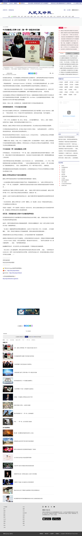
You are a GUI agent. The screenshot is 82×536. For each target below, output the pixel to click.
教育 (70, 16)
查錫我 (70, 94)
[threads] (49, 507)
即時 (19, 16)
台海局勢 (63, 169)
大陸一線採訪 (64, 181)
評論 (45, 16)
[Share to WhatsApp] (34, 73)
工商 (24, 525)
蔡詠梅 (76, 87)
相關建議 (41, 533)
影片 (4, 508)
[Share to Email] (36, 73)
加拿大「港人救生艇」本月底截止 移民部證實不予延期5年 (69, 62)
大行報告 (63, 178)
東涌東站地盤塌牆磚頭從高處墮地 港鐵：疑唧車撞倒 (69, 64)
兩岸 (28, 16)
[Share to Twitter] (31, 73)
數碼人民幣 (18, 339)
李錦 (75, 89)
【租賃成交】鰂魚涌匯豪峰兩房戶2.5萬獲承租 (70, 36)
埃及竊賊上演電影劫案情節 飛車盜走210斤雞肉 (69, 74)
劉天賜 (71, 82)
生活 (48, 16)
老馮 (77, 92)
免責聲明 (52, 533)
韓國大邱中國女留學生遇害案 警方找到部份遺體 (70, 30)
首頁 (9, 16)
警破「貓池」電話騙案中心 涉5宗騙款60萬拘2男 (70, 43)
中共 (23, 339)
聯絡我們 (46, 533)
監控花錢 (12, 339)
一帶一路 (28, 339)
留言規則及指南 (5, 333)
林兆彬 (61, 89)
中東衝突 (63, 172)
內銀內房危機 (64, 176)
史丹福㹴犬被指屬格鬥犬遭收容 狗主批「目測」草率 (69, 41)
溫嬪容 (65, 94)
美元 (7, 339)
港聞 (25, 16)
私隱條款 (57, 533)
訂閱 (34, 336)
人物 (4, 527)
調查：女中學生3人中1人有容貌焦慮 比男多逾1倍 (70, 47)
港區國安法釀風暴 (65, 180)
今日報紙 (5, 506)
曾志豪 (61, 82)
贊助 (65, 10)
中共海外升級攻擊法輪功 (66, 183)
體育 (66, 16)
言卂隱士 (72, 92)
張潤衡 (70, 89)
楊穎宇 (71, 87)
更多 (75, 94)
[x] (51, 507)
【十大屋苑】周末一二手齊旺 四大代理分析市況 (70, 34)
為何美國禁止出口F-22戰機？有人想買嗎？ (69, 56)
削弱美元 (33, 339)
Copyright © (63, 533)
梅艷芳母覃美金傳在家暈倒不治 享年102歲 (69, 68)
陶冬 (61, 94)
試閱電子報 (5, 10)
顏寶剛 (66, 87)
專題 (4, 523)
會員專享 (15, 16)
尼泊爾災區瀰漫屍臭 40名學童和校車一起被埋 (69, 58)
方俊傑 (76, 82)
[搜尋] (78, 10)
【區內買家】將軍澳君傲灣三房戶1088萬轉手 (70, 38)
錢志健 (61, 84)
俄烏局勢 (63, 174)
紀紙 (63, 16)
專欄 (42, 16)
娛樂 (73, 16)
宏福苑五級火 (64, 185)
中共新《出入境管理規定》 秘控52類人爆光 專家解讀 (69, 66)
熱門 (22, 16)
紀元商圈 (68, 10)
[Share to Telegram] (33, 73)
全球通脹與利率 (64, 167)
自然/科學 (59, 16)
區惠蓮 (61, 97)
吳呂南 (71, 84)
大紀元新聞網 (5, 26)
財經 (35, 16)
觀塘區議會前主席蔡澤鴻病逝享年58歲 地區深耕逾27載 (70, 45)
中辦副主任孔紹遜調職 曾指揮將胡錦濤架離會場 (69, 72)
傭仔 (66, 89)
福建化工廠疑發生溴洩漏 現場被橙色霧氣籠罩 (70, 32)
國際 (32, 16)
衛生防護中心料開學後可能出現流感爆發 (69, 49)
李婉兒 (66, 92)
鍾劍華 (66, 82)
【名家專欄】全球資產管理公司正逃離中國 (69, 70)
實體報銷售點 (11, 10)
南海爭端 (63, 171)
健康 (51, 16)
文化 (54, 16)
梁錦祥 (66, 84)
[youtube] (54, 507)
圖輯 (24, 523)
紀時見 (62, 165)
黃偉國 (61, 87)
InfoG (38, 16)
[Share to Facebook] (29, 73)
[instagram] (43, 507)
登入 (26, 336)
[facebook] (46, 507)
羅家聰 (76, 84)
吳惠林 (61, 92)
